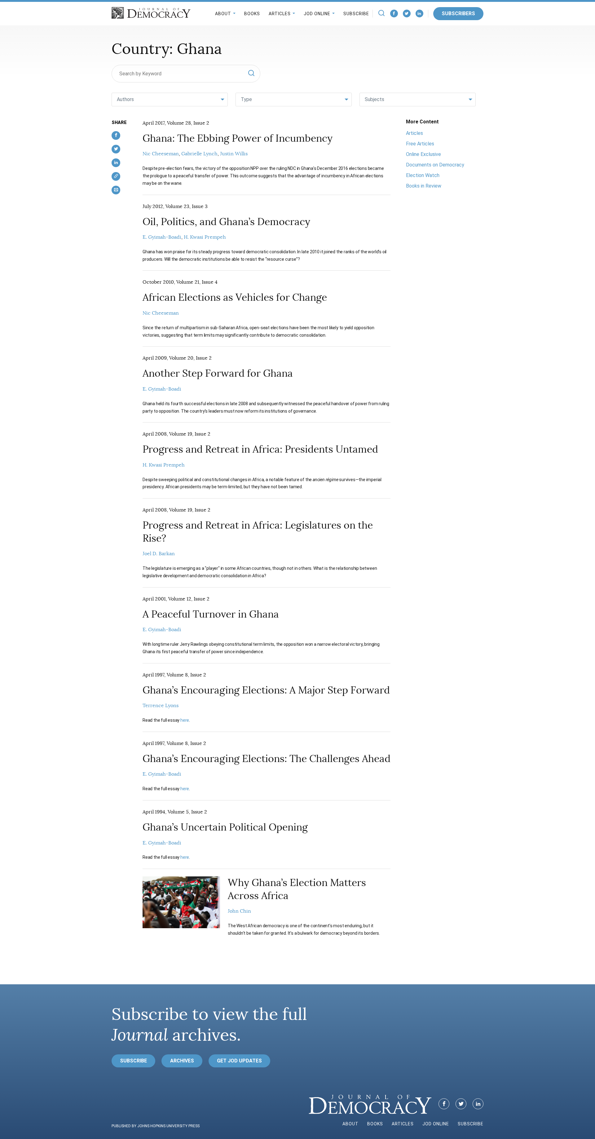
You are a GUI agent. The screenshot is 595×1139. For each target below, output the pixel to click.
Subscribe (356, 13)
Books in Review (423, 186)
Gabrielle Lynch (199, 154)
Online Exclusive (423, 154)
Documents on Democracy (435, 165)
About (223, 13)
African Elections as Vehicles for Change (235, 297)
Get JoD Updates (239, 1061)
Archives (182, 1061)
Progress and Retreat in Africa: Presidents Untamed (260, 449)
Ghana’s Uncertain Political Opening (225, 827)
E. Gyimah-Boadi (162, 237)
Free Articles (420, 144)
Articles (280, 13)
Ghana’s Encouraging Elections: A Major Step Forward (266, 690)
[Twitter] (407, 13)
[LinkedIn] (419, 13)
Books (252, 13)
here (184, 720)
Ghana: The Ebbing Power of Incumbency (238, 138)
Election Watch (422, 175)
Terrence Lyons (160, 705)
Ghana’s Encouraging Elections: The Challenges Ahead (266, 758)
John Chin (239, 911)
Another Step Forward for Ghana (218, 373)
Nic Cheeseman (161, 154)
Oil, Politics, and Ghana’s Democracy (226, 221)
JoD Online (317, 13)
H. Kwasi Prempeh (205, 237)
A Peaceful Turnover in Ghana (211, 614)
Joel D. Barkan (159, 554)
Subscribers (458, 13)
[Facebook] (394, 13)
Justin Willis (234, 154)
